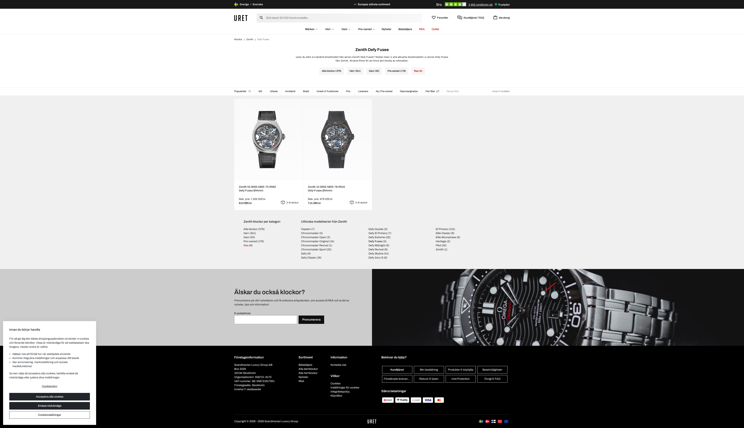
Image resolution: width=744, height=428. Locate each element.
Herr (328, 29)
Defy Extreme (377, 237)
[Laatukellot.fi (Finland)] (494, 421)
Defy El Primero (378, 233)
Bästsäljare (405, 29)
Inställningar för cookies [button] (345, 387)
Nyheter (386, 29)
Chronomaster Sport (313, 249)
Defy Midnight (377, 245)
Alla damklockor (308, 368)
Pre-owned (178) (397, 71)
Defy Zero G (376, 257)
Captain (306, 229)
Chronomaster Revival (314, 245)
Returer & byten (428, 378)
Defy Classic (308, 257)
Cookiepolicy (49, 386)
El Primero (442, 229)
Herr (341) (355, 71)
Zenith (249, 39)
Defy (304, 253)
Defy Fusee (375, 241)
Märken (309, 29)
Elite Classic (443, 233)
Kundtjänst (397, 369)
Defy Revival (376, 249)
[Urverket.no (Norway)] (500, 421)
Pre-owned (365, 29)
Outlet (435, 29)
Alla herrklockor (308, 373)
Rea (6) (418, 71)
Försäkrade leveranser (398, 378)
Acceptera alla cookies (49, 396)
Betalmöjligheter (492, 369)
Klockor (238, 39)
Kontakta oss (338, 364)
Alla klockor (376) (331, 71)
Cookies (335, 383)
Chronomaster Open (313, 237)
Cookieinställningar (49, 414)
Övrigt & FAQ (492, 378)
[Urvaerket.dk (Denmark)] (487, 421)
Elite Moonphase (446, 237)
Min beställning (429, 369)
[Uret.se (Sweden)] (481, 421)
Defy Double (376, 229)
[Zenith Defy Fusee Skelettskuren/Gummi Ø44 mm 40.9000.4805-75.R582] (268, 140)
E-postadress (242, 313)
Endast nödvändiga (49, 405)
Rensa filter (453, 91)
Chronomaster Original (315, 241)
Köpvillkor (336, 395)
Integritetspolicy (340, 391)
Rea (246, 245)
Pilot (438, 245)
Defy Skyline (376, 253)
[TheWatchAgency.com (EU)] (506, 421)
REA (422, 29)
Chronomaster (310, 233)
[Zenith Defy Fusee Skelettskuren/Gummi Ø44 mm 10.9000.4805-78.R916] (337, 140)
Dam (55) (374, 71)
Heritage (441, 241)
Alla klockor (250, 229)
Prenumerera (311, 319)
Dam (344, 29)
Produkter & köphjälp (460, 369)
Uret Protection (460, 378)
